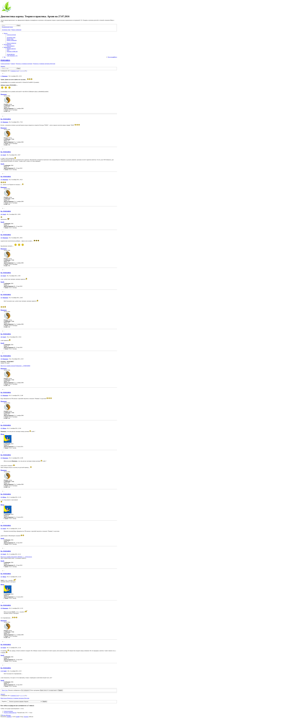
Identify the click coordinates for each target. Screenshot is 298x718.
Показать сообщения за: (14, 690)
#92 (1, 428)
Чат (5, 57)
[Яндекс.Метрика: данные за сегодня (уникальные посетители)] (6, 715)
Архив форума (11, 54)
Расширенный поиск (7, 27)
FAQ (8, 50)
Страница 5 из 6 (14, 71)
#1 (1, 76)
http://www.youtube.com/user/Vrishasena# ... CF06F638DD (15, 365)
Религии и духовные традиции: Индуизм (44, 63)
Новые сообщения (16, 29)
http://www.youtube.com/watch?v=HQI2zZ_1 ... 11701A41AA (16, 556)
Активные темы (6, 29)
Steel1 (4, 155)
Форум (5, 33)
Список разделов (11, 34)
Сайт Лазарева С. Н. (12, 55)
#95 (1, 528)
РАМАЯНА (5, 60)
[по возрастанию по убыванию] (55, 690)
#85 (1, 237)
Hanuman (4, 76)
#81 (1, 122)
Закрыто (3, 66)
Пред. (3, 690)
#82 (1, 155)
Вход (115, 57)
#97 (1, 576)
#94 (1, 497)
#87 (1, 297)
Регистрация (111, 57)
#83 (1, 179)
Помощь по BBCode (12, 51)
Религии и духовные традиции (24, 63)
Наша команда (10, 46)
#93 (1, 458)
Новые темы (10, 39)
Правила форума (11, 48)
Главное (13, 63)
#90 (1, 359)
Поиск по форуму (11, 43)
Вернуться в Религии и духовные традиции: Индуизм (15, 698)
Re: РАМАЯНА (6, 119)
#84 (1, 214)
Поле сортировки (35, 690)
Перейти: (4, 701)
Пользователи (7, 44)
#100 (2, 671)
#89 (1, 337)
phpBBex (9, 716)
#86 (1, 275)
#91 (1, 395)
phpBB (17, 716)
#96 (1, 554)
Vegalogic (26, 716)
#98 (1, 608)
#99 (1, 647)
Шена (4, 428)
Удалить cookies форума (10, 712)
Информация (7, 47)
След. (6, 690)
